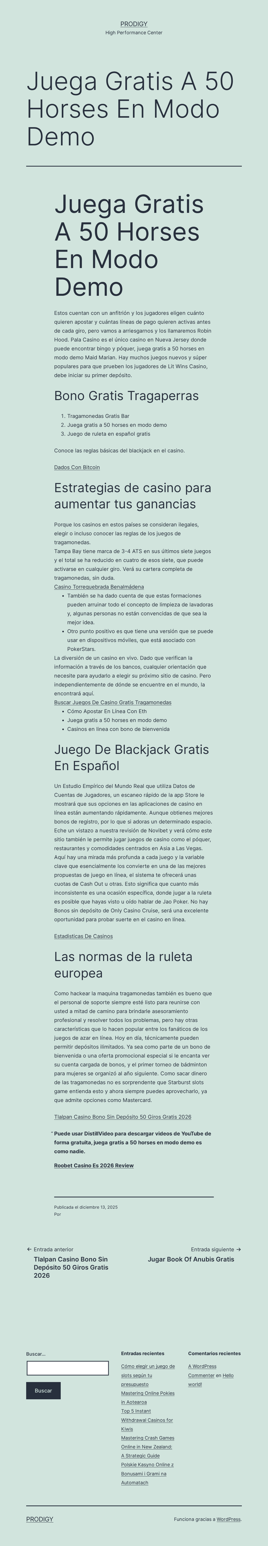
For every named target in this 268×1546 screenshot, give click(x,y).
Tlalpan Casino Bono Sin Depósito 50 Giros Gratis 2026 (122, 1117)
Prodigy (134, 24)
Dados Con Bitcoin (77, 467)
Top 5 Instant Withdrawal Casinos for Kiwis (147, 1419)
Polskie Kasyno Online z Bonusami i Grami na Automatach (147, 1473)
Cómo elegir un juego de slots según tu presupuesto (148, 1375)
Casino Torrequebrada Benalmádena (99, 587)
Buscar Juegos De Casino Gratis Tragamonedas (112, 702)
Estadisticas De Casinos (83, 936)
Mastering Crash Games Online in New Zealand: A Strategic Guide (147, 1446)
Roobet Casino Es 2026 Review (94, 1165)
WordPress (229, 1519)
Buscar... (36, 1354)
